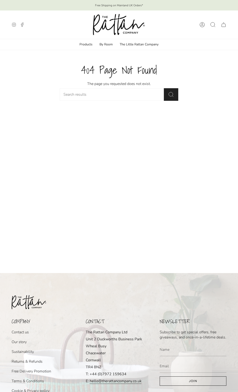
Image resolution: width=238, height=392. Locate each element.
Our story (19, 342)
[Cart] (223, 24)
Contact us (20, 332)
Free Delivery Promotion (31, 371)
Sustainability (23, 351)
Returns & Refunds (27, 361)
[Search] (171, 94)
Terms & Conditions (28, 381)
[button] (213, 24)
